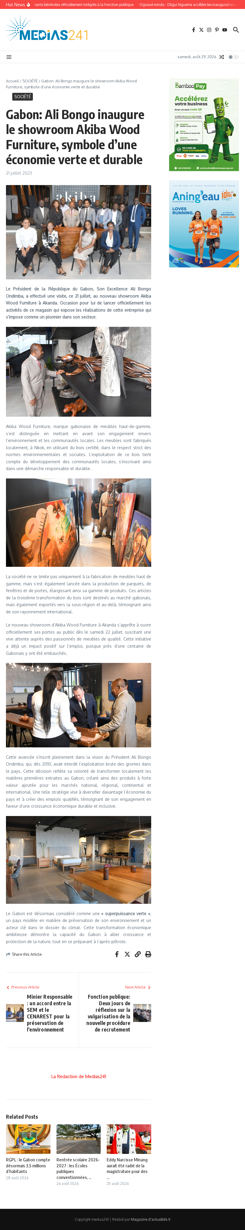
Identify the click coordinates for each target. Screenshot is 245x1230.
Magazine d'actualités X (150, 1219)
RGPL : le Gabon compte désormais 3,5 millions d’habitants (28, 1165)
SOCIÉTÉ (30, 80)
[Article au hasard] (221, 57)
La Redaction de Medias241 (78, 1076)
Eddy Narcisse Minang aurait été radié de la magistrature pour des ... (127, 1168)
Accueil (12, 80)
